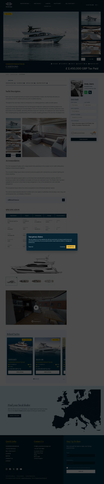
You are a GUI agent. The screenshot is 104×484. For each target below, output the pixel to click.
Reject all (31, 246)
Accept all (71, 246)
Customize (62, 246)
